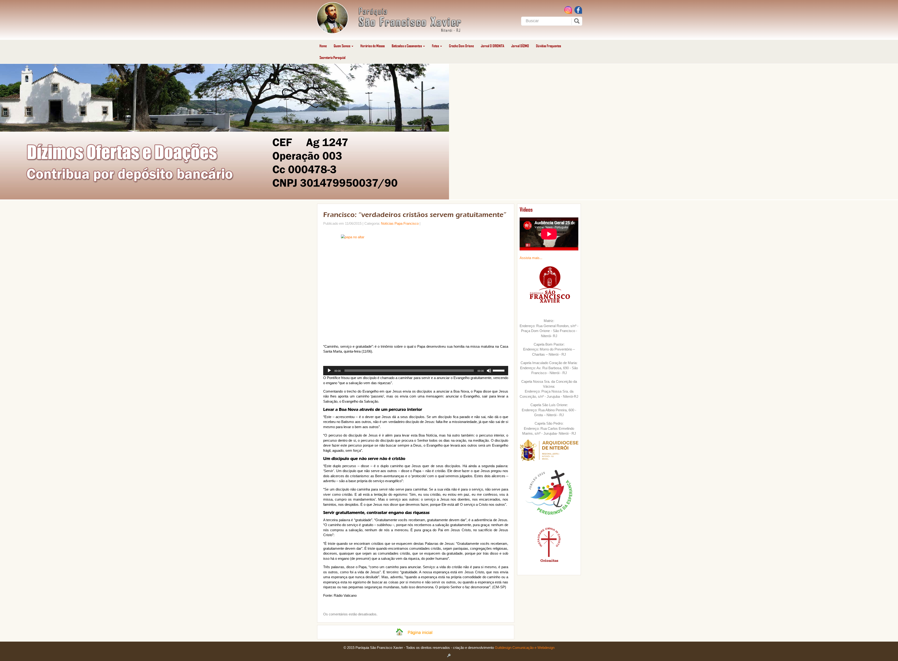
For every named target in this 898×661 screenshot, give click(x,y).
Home (323, 45)
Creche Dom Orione (461, 45)
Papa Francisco (407, 223)
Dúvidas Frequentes (548, 45)
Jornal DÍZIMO (520, 45)
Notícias (387, 223)
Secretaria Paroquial (332, 57)
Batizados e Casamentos (407, 45)
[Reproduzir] (329, 370)
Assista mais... (531, 258)
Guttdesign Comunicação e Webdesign (524, 648)
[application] (415, 370)
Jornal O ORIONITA (492, 45)
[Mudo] (489, 370)
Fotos (436, 45)
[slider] (499, 370)
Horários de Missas (372, 45)
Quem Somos (342, 45)
